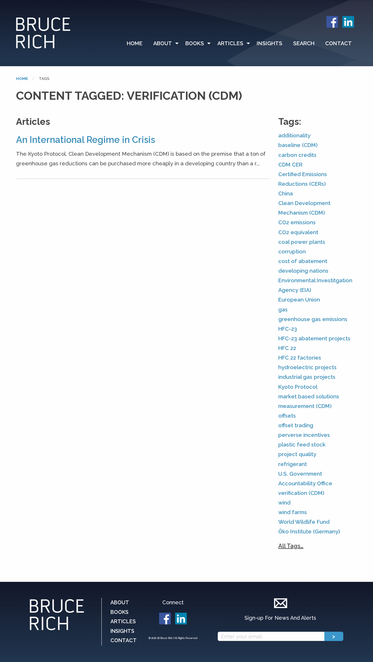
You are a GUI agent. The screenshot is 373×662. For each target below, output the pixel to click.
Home (134, 43)
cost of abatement (302, 261)
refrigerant (292, 464)
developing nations (303, 271)
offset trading (295, 425)
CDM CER (290, 165)
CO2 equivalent (298, 232)
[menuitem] (137, 43)
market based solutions (308, 396)
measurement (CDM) (305, 406)
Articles (230, 43)
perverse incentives (304, 435)
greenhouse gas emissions (312, 319)
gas (283, 310)
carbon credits (297, 155)
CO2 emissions (297, 222)
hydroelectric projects (307, 367)
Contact (338, 43)
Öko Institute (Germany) (309, 531)
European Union (299, 300)
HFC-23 (287, 329)
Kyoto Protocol (297, 387)
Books (194, 43)
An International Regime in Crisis (85, 139)
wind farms (292, 512)
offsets (287, 416)
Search (303, 43)
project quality (297, 454)
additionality (294, 135)
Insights (269, 43)
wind (284, 503)
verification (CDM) (301, 493)
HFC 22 (287, 348)
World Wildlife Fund (304, 522)
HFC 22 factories (299, 358)
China (285, 193)
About (162, 43)
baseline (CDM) (298, 145)
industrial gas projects (306, 377)
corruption (292, 251)
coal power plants (301, 242)
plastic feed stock (302, 445)
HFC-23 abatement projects (314, 338)
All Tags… (290, 545)
